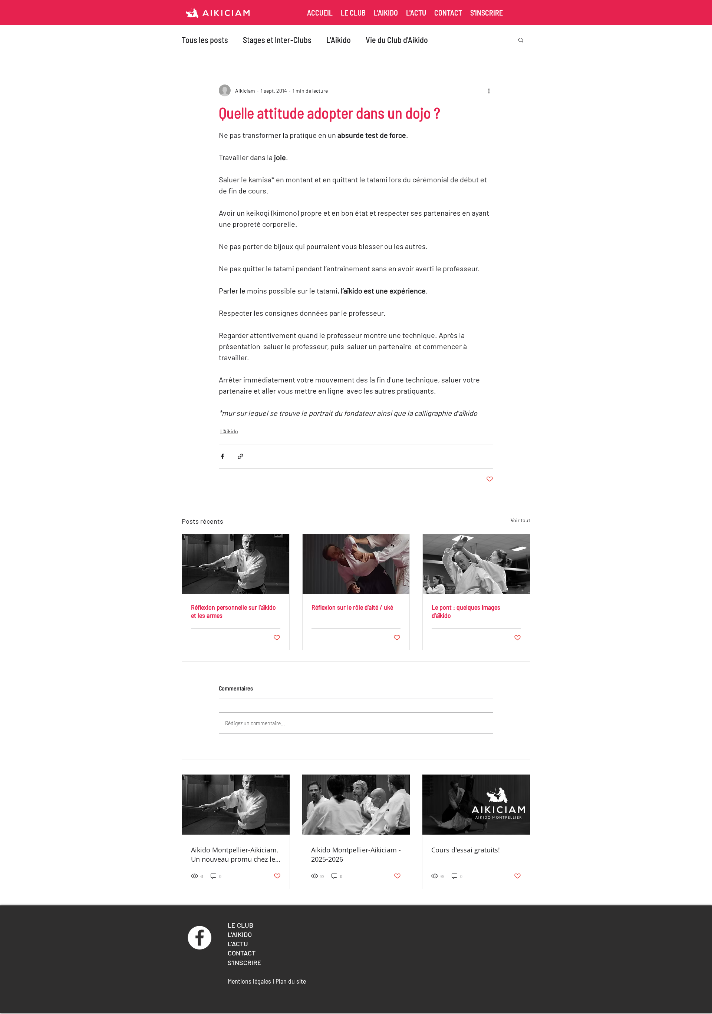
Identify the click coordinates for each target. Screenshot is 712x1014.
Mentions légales (249, 981)
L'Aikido (338, 39)
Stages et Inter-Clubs (277, 39)
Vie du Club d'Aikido (397, 39)
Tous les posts (205, 39)
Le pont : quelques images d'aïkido (466, 611)
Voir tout (520, 520)
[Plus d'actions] (488, 90)
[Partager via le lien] (240, 456)
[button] (520, 40)
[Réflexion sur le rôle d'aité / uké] (356, 564)
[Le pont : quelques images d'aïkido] (476, 564)
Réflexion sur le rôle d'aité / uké (352, 607)
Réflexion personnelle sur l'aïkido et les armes (233, 611)
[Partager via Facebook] (222, 456)
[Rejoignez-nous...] (199, 938)
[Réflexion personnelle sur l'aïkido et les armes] (235, 564)
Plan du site (291, 981)
